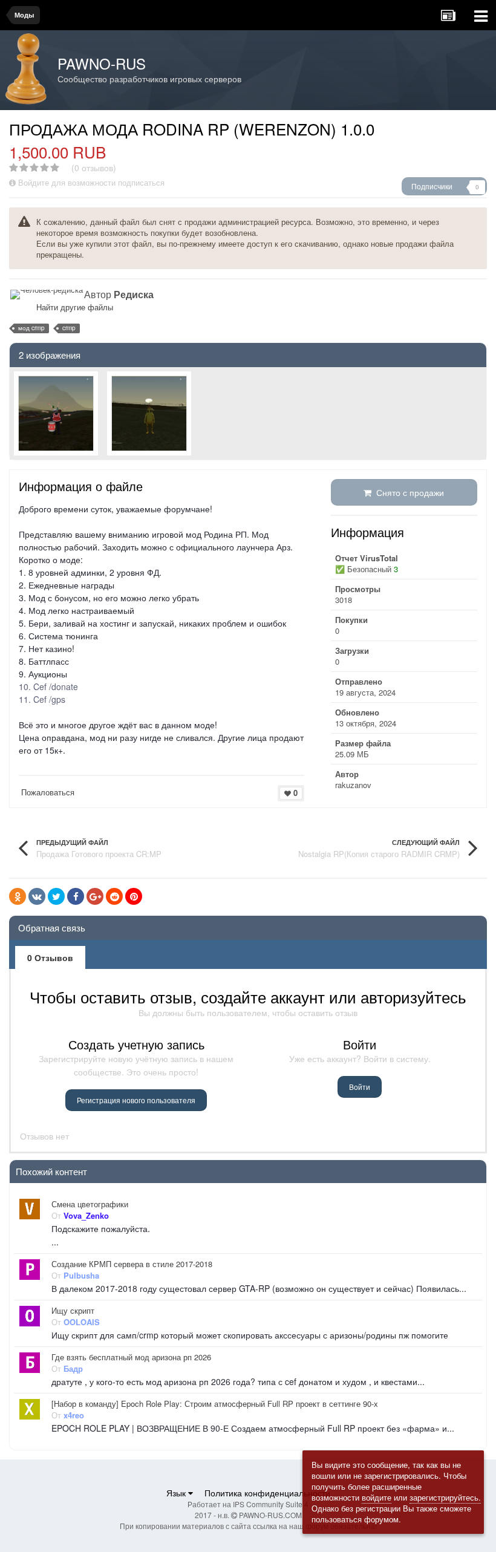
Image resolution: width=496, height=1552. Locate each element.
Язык (177, 1493)
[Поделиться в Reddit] (114, 896)
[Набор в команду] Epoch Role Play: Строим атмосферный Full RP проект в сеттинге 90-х (214, 1403)
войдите (376, 1497)
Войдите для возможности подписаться (91, 182)
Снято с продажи (407, 492)
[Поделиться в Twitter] (56, 896)
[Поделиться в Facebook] (75, 896)
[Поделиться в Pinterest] (133, 896)
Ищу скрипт (72, 1310)
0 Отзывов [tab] (50, 957)
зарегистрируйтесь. (445, 1497)
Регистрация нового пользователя (136, 1100)
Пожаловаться (47, 792)
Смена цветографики (89, 1204)
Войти (359, 1086)
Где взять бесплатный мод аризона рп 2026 (131, 1357)
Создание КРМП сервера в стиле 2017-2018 (131, 1264)
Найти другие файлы (74, 307)
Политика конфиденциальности (267, 1493)
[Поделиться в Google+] (94, 896)
